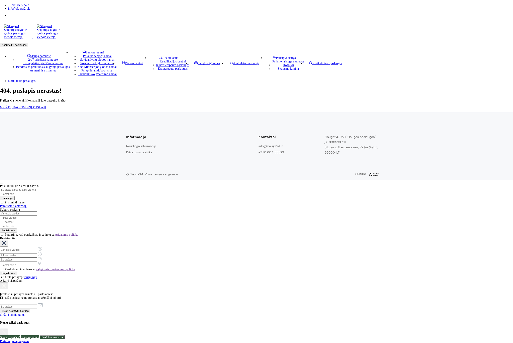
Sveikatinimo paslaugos (327, 63)
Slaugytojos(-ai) (10, 337)
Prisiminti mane (14, 202)
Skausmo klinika (288, 68)
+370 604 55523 (18, 5)
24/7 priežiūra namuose (43, 59)
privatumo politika (66, 234)
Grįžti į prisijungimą (12, 314)
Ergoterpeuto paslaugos (173, 68)
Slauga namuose (40, 56)
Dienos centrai (134, 63)
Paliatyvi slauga (286, 57)
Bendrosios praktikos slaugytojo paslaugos (43, 66)
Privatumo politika (139, 152)
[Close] (1, 183)
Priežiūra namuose (52, 337)
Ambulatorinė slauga (246, 63)
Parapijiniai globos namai (97, 70)
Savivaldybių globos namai (97, 59)
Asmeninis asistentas (43, 70)
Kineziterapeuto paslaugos (172, 65)
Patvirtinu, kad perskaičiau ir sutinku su (41, 234)
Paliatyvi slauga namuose (288, 61)
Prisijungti (30, 277)
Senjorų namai (95, 52)
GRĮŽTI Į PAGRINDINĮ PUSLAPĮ (23, 107)
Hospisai (288, 65)
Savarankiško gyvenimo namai (97, 74)
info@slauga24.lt (19, 8)
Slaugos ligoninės (209, 63)
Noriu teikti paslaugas (14, 44)
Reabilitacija (170, 57)
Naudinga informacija (141, 146)
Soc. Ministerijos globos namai (97, 66)
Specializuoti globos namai (97, 63)
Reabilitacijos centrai (173, 61)
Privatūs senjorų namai (97, 56)
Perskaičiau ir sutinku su (39, 269)
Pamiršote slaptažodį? (13, 206)
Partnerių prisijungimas (14, 341)
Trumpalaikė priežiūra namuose (43, 63)
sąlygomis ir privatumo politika (55, 269)
